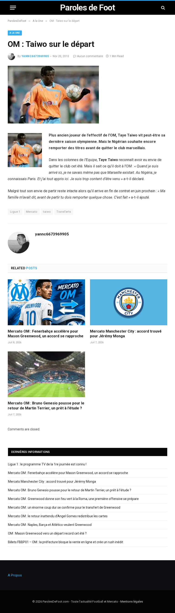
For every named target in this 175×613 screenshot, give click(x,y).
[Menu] (13, 8)
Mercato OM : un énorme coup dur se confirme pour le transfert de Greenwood (64, 507)
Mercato (32, 211)
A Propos (15, 575)
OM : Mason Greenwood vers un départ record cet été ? (47, 533)
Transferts (64, 211)
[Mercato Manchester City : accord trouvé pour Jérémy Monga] (128, 302)
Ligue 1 (15, 211)
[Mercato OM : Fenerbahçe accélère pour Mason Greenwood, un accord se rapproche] (46, 302)
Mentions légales (131, 601)
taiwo (47, 211)
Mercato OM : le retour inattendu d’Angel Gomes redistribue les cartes (58, 516)
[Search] (162, 8)
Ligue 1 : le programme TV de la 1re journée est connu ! (47, 464)
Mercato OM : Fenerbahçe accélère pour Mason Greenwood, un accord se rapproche (45, 333)
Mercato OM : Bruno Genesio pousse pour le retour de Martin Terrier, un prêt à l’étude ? (46, 405)
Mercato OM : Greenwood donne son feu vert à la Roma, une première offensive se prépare (73, 499)
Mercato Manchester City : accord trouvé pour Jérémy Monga (126, 333)
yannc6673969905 (35, 56)
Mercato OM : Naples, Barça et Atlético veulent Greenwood (50, 525)
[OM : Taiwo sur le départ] (53, 122)
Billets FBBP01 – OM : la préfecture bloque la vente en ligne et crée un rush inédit (65, 542)
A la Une (15, 33)
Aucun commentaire (90, 56)
